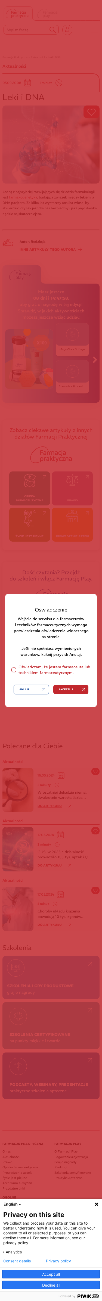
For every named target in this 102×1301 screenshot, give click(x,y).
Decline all (51, 1285)
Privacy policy (58, 1261)
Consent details (17, 1261)
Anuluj (24, 689)
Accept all (51, 1274)
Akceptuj (66, 689)
